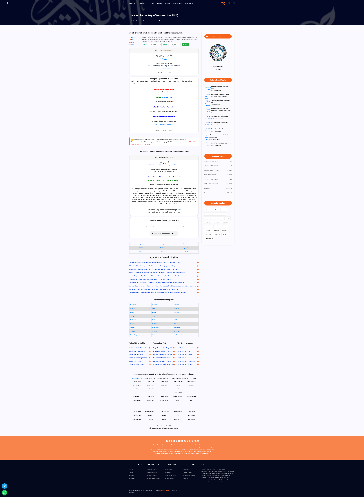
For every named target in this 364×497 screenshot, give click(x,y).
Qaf (175, 323)
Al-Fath (132, 323)
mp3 (132, 42)
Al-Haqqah (177, 331)
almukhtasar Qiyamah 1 (137, 354)
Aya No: (164, 45)
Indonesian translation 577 (162, 357)
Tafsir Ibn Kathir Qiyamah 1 (138, 347)
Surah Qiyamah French (184, 354)
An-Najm (132, 327)
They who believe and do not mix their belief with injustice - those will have (154, 262)
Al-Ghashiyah (178, 335)
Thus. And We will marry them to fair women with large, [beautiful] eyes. (153, 265)
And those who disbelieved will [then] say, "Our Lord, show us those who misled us (156, 282)
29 (160, 165)
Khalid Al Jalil (164, 389)
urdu (132, 44)
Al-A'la (154, 335)
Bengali (163, 251)
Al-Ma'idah (133, 308)
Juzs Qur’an (168, 472)
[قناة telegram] (4, 486)
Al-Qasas (154, 316)
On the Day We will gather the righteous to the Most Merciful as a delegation (155, 276)
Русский (140, 248)
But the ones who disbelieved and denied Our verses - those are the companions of (157, 272)
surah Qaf (216, 230)
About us (131, 475)
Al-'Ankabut (177, 316)
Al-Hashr (132, 331)
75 (149, 66)
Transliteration (167, 97)
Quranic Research (152, 469)
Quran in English (152, 475)
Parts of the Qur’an (170, 475)
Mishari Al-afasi (177, 419)
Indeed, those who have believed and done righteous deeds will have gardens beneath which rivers (162, 286)
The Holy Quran (135, 21)
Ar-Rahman (155, 327)
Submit (185, 44)
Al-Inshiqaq (133, 335)
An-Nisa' (176, 305)
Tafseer (152, 3)
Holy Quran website (164, 490)
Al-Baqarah (133, 305)
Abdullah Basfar (164, 404)
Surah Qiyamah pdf (183, 357)
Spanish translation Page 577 (163, 364)
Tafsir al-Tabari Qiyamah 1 (138, 357)
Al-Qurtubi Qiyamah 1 (136, 361)
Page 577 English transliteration (164, 124)
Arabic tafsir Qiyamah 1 (137, 351)
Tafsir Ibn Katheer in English (164, 68)
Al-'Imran (155, 305)
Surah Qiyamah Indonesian (186, 361)
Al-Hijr (132, 312)
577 (150, 165)
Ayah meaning (169, 469)
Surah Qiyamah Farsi (184, 351)
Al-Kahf (154, 312)
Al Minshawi (150, 419)
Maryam (176, 312)
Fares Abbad (191, 404)
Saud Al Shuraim (191, 389)
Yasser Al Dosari (191, 419)
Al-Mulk (154, 331)
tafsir (132, 40)
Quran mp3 (168, 3)
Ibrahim (176, 308)
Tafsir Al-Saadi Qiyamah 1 (137, 364)
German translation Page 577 (162, 354)
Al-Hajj (132, 316)
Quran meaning (169, 478)
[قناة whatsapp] (4, 492)
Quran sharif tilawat (189, 475)
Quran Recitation (177, 3)
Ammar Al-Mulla (150, 404)
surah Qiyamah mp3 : (138, 378)
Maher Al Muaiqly (137, 419)
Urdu (179, 209)
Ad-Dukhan (177, 320)
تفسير (140, 251)
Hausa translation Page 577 (162, 361)
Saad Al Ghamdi (177, 389)
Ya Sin (154, 320)
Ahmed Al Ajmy (136, 389)
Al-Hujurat (155, 323)
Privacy (131, 469)
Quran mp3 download (153, 478)
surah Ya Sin (209, 226)
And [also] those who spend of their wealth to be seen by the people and (153, 289)
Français (162, 248)
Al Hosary (164, 419)
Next (170, 72)
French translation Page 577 (162, 351)
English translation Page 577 (162, 347)
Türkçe (163, 244)
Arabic (133, 37)
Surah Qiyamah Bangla (184, 364)
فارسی (186, 248)
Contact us (132, 3)
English (140, 244)
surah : (144, 45)
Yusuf (153, 308)
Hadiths (185, 478)
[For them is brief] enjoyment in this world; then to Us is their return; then (153, 269)
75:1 (165, 72)
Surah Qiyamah (147, 21)
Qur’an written (189, 3)
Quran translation (152, 472)
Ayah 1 (165, 130)
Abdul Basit (136, 404)
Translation (142, 3)
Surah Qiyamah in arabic (185, 347)
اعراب (186, 251)
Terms (131, 472)
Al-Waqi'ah (177, 327)
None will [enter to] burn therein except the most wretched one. (150, 279)
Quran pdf (159, 3)
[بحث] (207, 36)
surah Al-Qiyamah (168, 50)
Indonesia (186, 244)
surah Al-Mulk (209, 238)
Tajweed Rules (187, 472)
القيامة (164, 59)
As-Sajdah (133, 320)
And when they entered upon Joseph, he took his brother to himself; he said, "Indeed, (157, 292)
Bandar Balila (150, 389)
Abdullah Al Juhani (177, 404)
